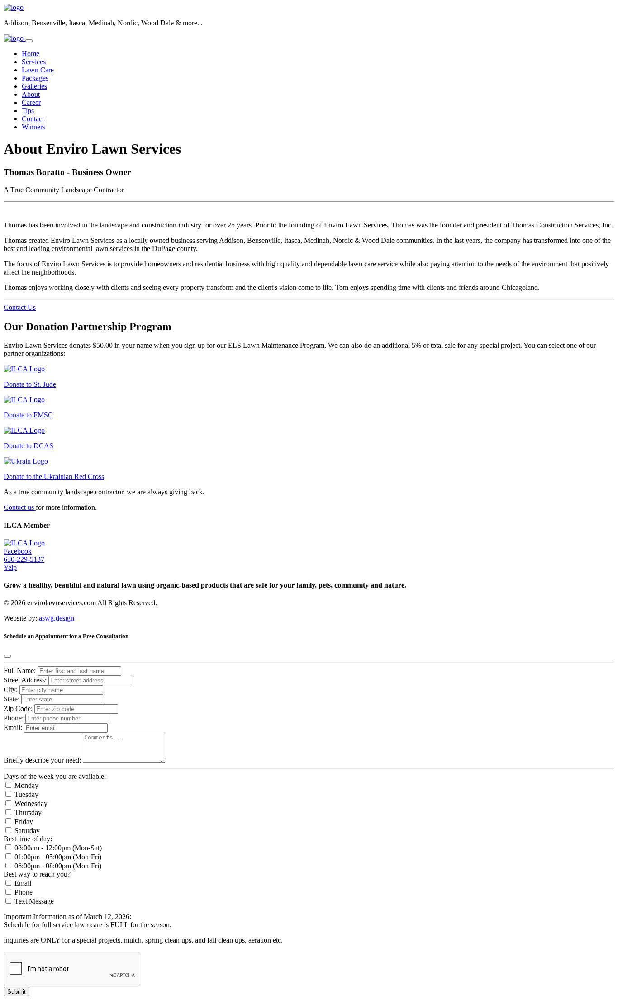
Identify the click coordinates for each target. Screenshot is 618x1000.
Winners (33, 127)
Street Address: (26, 680)
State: (12, 699)
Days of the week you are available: (55, 776)
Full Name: (20, 670)
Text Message (33, 901)
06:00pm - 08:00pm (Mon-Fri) (57, 866)
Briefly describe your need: (43, 760)
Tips (28, 110)
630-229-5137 (24, 559)
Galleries (34, 86)
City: (11, 689)
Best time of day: (28, 839)
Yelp (10, 567)
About (31, 94)
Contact (33, 119)
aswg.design (56, 618)
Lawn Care (38, 70)
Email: (13, 727)
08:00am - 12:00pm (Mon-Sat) (57, 848)
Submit (16, 991)
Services (34, 62)
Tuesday (25, 794)
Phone (23, 892)
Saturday (26, 830)
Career (31, 102)
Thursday (27, 812)
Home (30, 53)
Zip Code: (19, 708)
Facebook (18, 551)
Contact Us (20, 307)
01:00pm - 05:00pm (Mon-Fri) (57, 857)
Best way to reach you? (37, 874)
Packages (35, 78)
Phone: (14, 718)
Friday (23, 821)
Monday (25, 785)
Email (22, 883)
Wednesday (30, 803)
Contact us (20, 507)
